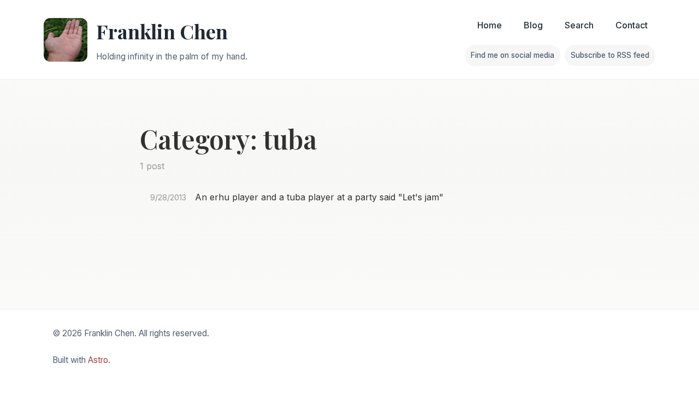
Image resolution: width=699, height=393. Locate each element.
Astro (98, 360)
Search (579, 25)
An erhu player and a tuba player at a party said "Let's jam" (319, 197)
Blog (533, 25)
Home (489, 25)
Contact (631, 25)
